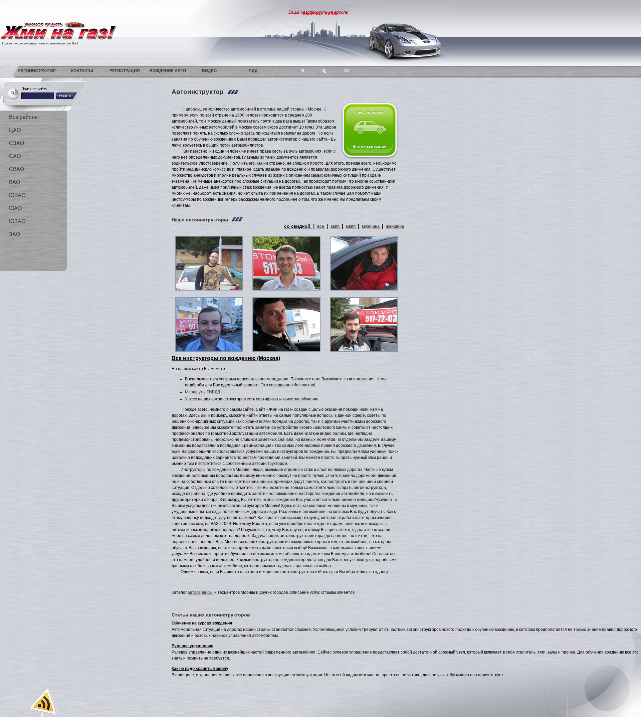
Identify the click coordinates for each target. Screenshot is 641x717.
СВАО (16, 169)
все (321, 226)
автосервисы (200, 592)
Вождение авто (168, 70)
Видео (209, 70)
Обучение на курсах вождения (202, 623)
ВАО (14, 182)
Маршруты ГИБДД (202, 392)
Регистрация (125, 70)
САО (15, 156)
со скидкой (298, 226)
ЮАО (15, 208)
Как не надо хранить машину (200, 668)
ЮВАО (17, 195)
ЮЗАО (17, 221)
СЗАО (16, 143)
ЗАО (14, 234)
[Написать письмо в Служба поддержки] (356, 69)
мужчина (371, 226)
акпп (336, 226)
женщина (395, 226)
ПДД (253, 70)
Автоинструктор (37, 70)
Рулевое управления (192, 646)
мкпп (351, 226)
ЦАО (15, 130)
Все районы (24, 117)
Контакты (82, 70)
